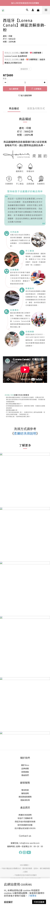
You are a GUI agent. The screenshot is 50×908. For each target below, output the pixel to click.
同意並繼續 (39, 901)
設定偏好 (8, 901)
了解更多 (32, 895)
